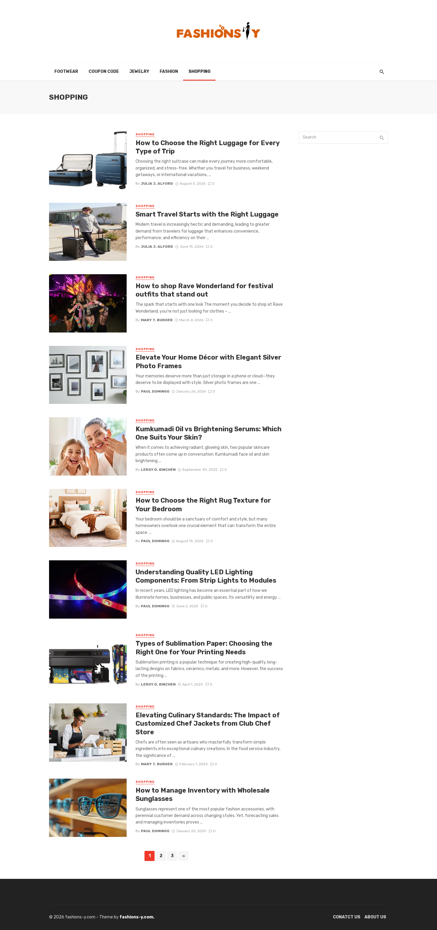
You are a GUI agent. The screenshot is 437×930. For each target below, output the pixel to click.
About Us (375, 917)
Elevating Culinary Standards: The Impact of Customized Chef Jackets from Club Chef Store (208, 723)
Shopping (199, 71)
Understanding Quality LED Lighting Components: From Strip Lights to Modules (206, 576)
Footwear (66, 71)
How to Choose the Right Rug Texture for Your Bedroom (203, 504)
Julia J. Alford (157, 183)
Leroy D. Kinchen (158, 470)
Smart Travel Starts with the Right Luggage (207, 214)
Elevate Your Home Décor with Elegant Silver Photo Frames (208, 361)
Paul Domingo (155, 391)
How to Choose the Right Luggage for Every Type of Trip (207, 147)
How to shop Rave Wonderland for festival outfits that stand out (204, 290)
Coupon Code (104, 71)
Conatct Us (346, 917)
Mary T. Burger (157, 320)
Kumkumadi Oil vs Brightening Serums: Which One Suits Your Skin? (209, 433)
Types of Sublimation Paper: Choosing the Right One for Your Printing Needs (204, 647)
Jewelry (139, 71)
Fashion (169, 71)
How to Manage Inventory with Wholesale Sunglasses (203, 794)
